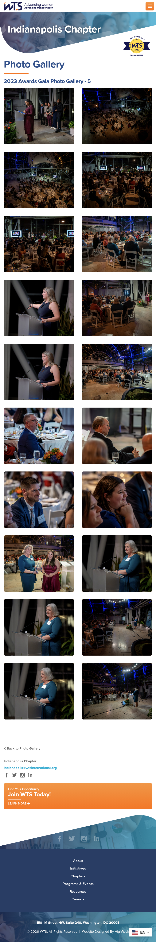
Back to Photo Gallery (23, 748)
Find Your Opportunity (29, 796)
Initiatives (78, 868)
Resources (78, 891)
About (78, 860)
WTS (72, 6)
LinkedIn (96, 841)
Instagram (84, 841)
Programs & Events (78, 883)
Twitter (71, 841)
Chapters (78, 876)
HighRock (122, 931)
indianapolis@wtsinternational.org (30, 767)
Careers (78, 899)
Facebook (59, 841)
